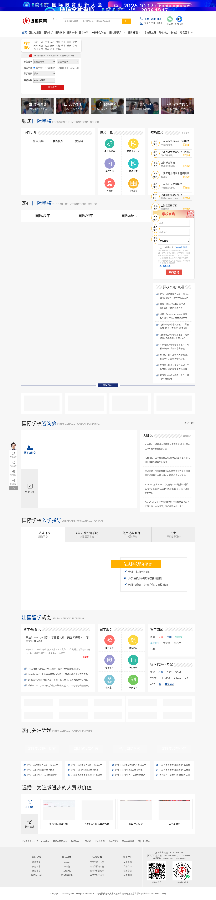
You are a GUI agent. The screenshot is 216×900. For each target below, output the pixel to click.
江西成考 (86, 841)
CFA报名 (45, 841)
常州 (75, 45)
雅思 (152, 672)
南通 (47, 49)
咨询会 (174, 32)
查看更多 (187, 435)
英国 (161, 637)
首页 (24, 32)
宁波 (75, 42)
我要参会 (127, 870)
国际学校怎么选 (97, 862)
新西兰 (177, 643)
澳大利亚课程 (67, 874)
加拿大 (178, 637)
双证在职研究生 (60, 841)
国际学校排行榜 (97, 870)
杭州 (58, 42)
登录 (146, 23)
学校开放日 (150, 32)
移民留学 (186, 32)
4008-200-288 (152, 18)
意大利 (166, 643)
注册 (153, 23)
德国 (152, 637)
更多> (58, 49)
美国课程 (67, 870)
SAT (169, 672)
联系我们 (127, 874)
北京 (36, 42)
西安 (52, 45)
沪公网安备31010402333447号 (153, 893)
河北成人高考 (144, 841)
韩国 (152, 649)
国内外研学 (117, 32)
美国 (169, 637)
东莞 (58, 45)
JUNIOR (165, 678)
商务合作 (127, 866)
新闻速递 (38, 141)
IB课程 (67, 866)
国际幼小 (129, 215)
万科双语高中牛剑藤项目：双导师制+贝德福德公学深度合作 (174, 770)
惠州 (52, 49)
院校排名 (163, 32)
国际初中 (60, 32)
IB (160, 684)
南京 (69, 42)
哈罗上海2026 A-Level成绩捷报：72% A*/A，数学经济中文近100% (42, 775)
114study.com (67, 893)
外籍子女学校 (99, 32)
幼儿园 (75, 67)
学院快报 (58, 141)
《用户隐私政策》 (181, 247)
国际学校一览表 (97, 874)
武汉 (47, 45)
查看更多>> (186, 133)
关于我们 (127, 862)
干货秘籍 (77, 141)
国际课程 (134, 32)
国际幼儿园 (35, 32)
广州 (47, 42)
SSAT (178, 672)
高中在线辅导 (128, 841)
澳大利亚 (155, 643)
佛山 (63, 45)
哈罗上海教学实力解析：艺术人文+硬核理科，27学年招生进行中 (42, 765)
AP (186, 678)
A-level (177, 678)
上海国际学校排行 (29, 841)
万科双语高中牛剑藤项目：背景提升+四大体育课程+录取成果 (86, 775)
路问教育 (75, 841)
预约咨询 (174, 272)
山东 (41, 49)
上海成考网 (99, 841)
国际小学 (48, 32)
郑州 (36, 49)
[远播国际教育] (35, 21)
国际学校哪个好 (97, 866)
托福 (161, 672)
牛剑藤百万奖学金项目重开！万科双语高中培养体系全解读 (174, 775)
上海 (41, 42)
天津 (36, 45)
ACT (152, 684)
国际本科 (84, 32)
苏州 (63, 42)
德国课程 (169, 684)
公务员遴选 (113, 841)
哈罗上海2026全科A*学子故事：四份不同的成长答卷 (42, 770)
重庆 (69, 45)
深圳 (52, 42)
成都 (41, 45)
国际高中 (72, 32)
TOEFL (154, 678)
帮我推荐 (52, 87)
